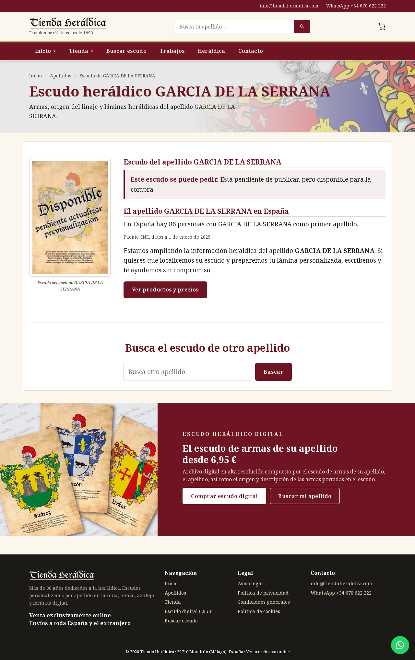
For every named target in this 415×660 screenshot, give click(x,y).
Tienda (78, 50)
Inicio (43, 50)
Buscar (273, 371)
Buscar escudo (126, 50)
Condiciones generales (264, 601)
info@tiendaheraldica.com (289, 6)
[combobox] (234, 26)
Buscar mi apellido (304, 496)
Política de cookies (259, 611)
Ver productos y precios (165, 289)
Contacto (250, 50)
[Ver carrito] (382, 26)
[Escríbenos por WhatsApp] (400, 645)
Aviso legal (250, 583)
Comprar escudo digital (224, 496)
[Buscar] (302, 26)
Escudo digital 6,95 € (188, 611)
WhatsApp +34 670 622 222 (356, 6)
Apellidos (60, 76)
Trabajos (172, 50)
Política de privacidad (263, 592)
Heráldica (211, 50)
